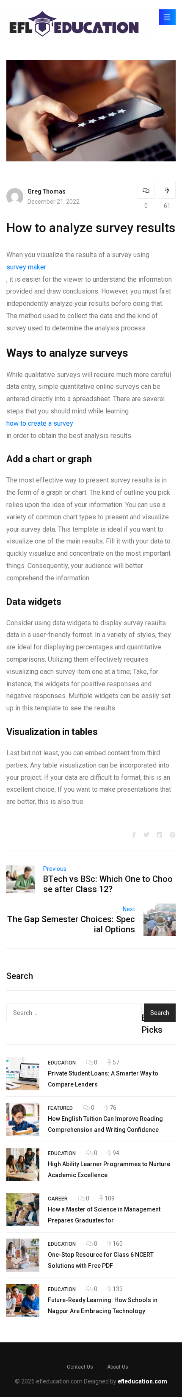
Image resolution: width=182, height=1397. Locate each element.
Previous (54, 868)
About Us (117, 1367)
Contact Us (80, 1367)
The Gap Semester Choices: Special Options (71, 924)
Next (129, 909)
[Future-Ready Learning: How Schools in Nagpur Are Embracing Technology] (22, 1300)
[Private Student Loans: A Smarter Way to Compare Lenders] (22, 1073)
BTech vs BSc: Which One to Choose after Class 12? (108, 884)
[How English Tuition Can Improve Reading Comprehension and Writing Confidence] (22, 1119)
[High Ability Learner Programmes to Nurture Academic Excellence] (22, 1164)
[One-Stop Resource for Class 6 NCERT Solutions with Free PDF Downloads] (22, 1255)
